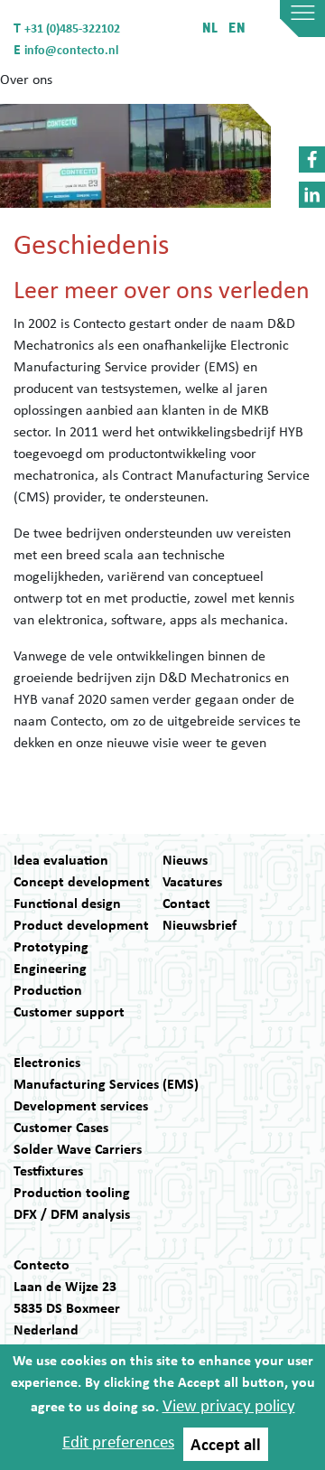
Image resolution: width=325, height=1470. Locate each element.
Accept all (225, 1444)
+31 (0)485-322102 (72, 27)
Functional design (67, 903)
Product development (81, 924)
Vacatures (192, 881)
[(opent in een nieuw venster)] (312, 159)
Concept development (82, 881)
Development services (81, 1105)
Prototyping (51, 946)
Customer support (69, 1011)
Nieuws (185, 859)
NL (210, 27)
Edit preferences (118, 1441)
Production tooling (72, 1192)
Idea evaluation (61, 859)
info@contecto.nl (71, 49)
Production (48, 989)
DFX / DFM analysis (72, 1213)
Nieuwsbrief (199, 924)
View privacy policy (228, 1405)
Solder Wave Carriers (78, 1148)
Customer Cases (61, 1127)
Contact (186, 903)
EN (237, 27)
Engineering (50, 968)
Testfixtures (48, 1170)
